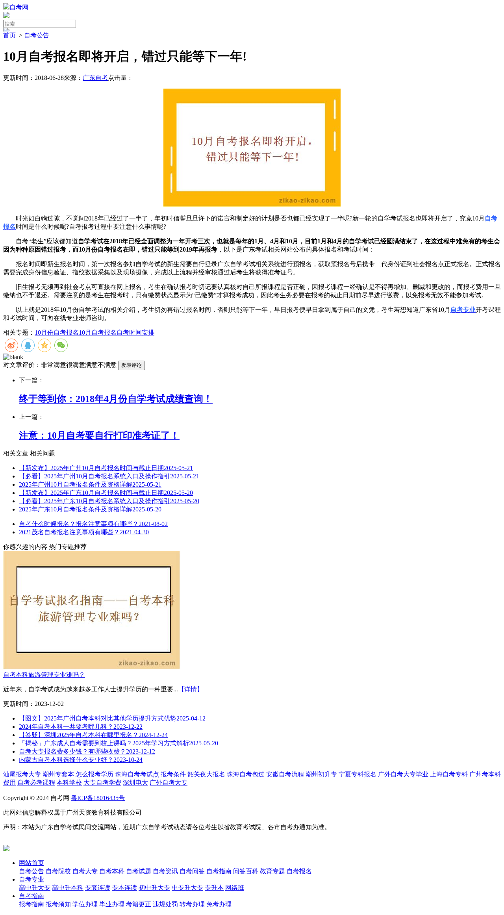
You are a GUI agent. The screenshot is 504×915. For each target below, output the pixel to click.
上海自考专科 (449, 774)
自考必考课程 (36, 782)
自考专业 (31, 879)
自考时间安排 (135, 332)
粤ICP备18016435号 (98, 798)
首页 (10, 35)
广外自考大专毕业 (403, 774)
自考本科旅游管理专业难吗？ (44, 674)
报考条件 (173, 774)
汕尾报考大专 (22, 774)
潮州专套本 (58, 774)
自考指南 (31, 896)
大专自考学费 (102, 782)
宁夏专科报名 (357, 774)
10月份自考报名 (57, 332)
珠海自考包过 (246, 774)
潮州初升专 (321, 774)
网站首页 (31, 862)
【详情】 (190, 689)
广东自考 (95, 77)
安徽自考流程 (285, 774)
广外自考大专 (168, 782)
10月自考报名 (98, 332)
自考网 (18, 7)
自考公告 (36, 35)
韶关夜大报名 (206, 774)
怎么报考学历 (94, 774)
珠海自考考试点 (137, 774)
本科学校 (69, 782)
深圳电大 (135, 782)
